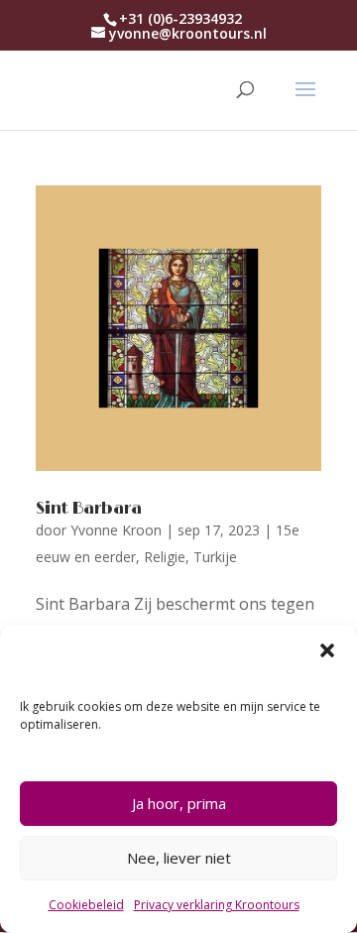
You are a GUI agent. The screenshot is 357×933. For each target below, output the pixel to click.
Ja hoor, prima (179, 803)
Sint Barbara (89, 509)
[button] (327, 650)
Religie (164, 556)
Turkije (215, 556)
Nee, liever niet (179, 858)
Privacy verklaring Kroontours (216, 904)
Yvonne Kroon (116, 530)
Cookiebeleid (86, 904)
